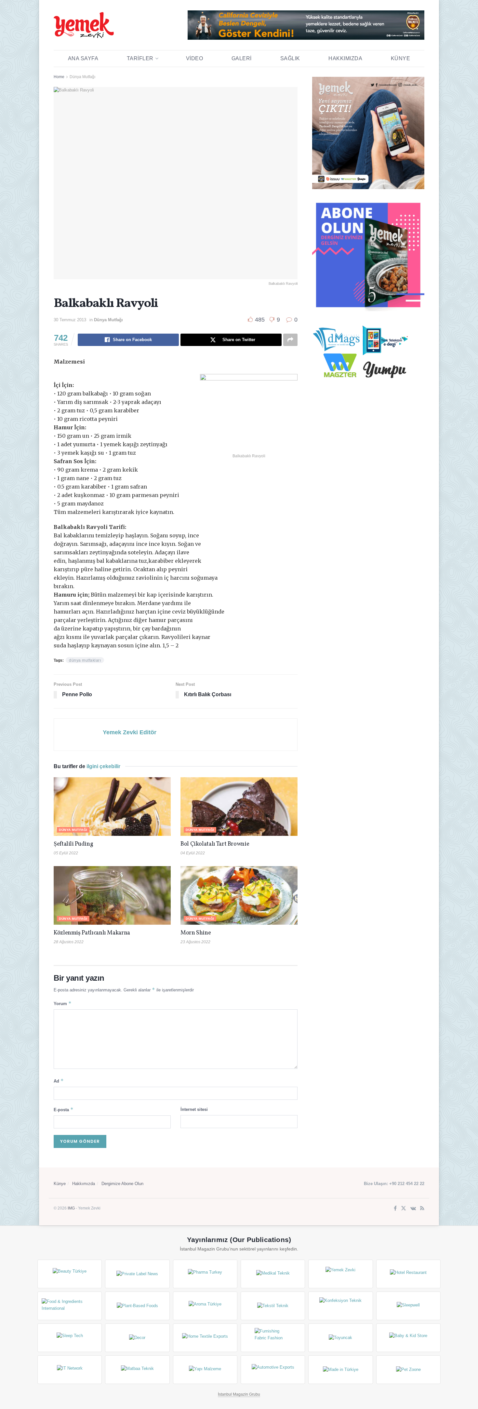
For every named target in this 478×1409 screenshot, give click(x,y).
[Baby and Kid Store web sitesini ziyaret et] (408, 1337)
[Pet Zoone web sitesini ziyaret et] (408, 1369)
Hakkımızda (345, 58)
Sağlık (290, 58)
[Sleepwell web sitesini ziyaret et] (408, 1306)
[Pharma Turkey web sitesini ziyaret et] (205, 1274)
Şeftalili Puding (73, 844)
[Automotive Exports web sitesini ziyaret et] (273, 1369)
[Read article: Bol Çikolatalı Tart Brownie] (239, 806)
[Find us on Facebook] (395, 1208)
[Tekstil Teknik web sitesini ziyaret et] (273, 1306)
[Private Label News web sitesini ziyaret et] (137, 1274)
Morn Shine (195, 933)
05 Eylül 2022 (66, 853)
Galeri (242, 58)
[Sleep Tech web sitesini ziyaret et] (69, 1337)
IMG (71, 1208)
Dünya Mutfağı (82, 77)
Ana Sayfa (83, 58)
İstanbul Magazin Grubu (239, 1394)
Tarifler (140, 58)
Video (194, 58)
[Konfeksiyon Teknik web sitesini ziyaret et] (340, 1306)
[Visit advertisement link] (306, 25)
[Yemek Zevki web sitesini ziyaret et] (340, 1274)
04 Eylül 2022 (192, 853)
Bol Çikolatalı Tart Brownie (214, 844)
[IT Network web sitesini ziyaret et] (69, 1369)
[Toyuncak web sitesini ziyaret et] (340, 1337)
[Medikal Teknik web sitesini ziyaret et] (273, 1274)
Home (59, 77)
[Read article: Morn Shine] (239, 895)
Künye (400, 58)
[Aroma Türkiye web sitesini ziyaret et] (205, 1306)
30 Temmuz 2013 (70, 319)
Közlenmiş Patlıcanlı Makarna (92, 933)
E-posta (63, 1109)
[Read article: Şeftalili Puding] (112, 806)
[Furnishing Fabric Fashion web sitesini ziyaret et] (273, 1337)
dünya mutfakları (85, 660)
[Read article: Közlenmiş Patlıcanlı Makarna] (112, 895)
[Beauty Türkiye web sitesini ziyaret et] (69, 1274)
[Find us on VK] (413, 1208)
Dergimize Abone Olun (122, 1183)
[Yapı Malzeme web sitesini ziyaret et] (205, 1369)
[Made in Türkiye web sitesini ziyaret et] (340, 1369)
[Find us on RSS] (422, 1208)
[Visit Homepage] (84, 25)
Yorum (63, 1003)
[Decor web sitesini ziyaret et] (137, 1337)
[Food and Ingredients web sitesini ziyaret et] (69, 1306)
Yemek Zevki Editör (129, 732)
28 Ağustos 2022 (69, 942)
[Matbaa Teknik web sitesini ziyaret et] (137, 1369)
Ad (59, 1081)
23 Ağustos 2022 (195, 942)
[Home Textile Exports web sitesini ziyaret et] (205, 1337)
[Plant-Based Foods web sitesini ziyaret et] (137, 1306)
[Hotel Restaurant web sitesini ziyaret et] (408, 1274)
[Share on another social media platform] (290, 340)
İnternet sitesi (194, 1109)
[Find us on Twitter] (403, 1208)
